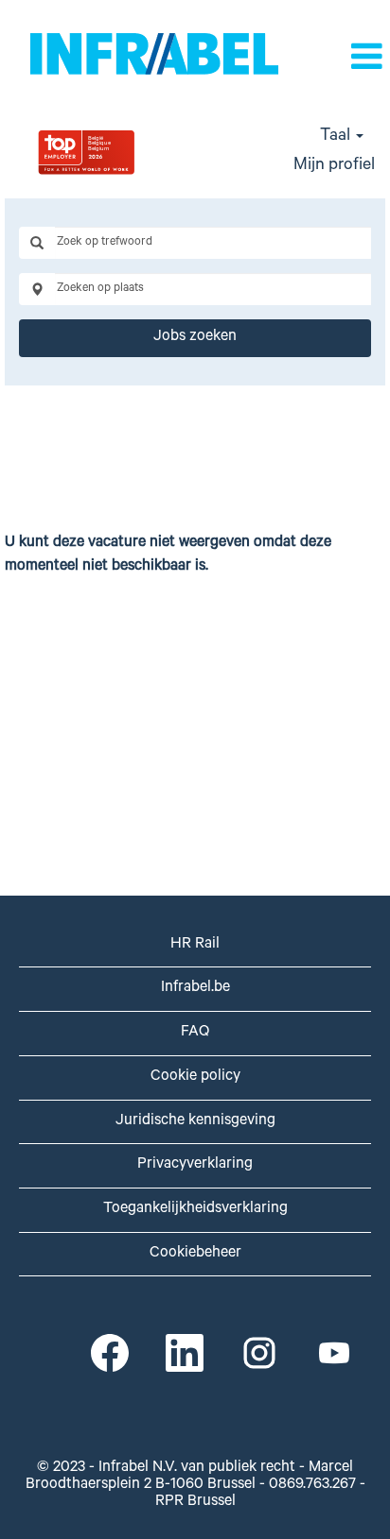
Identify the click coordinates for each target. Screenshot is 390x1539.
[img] (130, 151)
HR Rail (195, 944)
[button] (359, 59)
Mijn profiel (334, 166)
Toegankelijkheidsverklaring (195, 1209)
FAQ (195, 1032)
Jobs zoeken (195, 337)
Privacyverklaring (195, 1164)
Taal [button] (337, 137)
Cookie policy (195, 1077)
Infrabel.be (195, 988)
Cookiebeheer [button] (195, 1253)
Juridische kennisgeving (195, 1121)
